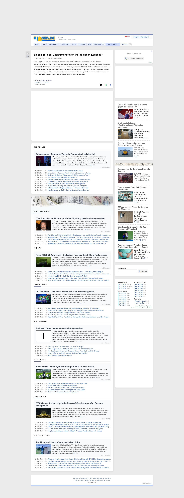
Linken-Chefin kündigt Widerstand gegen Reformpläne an (132, 105)
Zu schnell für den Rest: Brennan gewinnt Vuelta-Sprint (66, 390)
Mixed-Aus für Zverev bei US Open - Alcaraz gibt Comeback (133, 228)
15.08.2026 (139, 286)
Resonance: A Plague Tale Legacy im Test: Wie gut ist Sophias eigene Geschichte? (76, 310)
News (37, 44)
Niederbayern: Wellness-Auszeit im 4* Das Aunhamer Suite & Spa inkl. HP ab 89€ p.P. (77, 243)
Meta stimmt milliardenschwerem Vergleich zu (63, 392)
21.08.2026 (122, 297)
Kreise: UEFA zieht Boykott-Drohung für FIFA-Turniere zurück (65, 366)
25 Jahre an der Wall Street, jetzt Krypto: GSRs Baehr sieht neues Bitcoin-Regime (75, 429)
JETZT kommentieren (135, 58)
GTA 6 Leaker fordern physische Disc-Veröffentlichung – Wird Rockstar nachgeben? (69, 404)
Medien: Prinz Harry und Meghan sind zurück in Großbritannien (69, 179)
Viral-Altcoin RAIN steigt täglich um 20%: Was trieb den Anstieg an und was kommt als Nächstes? (81, 424)
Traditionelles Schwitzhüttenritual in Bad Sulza (58, 442)
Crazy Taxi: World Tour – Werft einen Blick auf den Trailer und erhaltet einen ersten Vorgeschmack (81, 317)
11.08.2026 (139, 294)
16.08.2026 (139, 284)
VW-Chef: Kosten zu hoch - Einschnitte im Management (66, 183)
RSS (108, 480)
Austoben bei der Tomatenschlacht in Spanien (134, 170)
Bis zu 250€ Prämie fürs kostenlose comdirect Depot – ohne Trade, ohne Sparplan (75, 272)
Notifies (149, 308)
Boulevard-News (42, 211)
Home (76, 480)
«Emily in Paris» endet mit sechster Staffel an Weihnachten (67, 353)
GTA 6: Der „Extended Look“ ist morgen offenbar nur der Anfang (69, 315)
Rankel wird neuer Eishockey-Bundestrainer (63, 385)
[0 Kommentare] (39, 84)
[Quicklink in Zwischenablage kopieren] (28, 53)
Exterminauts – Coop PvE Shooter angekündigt (132, 188)
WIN (89, 44)
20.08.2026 (122, 299)
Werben (124, 44)
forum (150, 62)
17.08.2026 (122, 305)
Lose (74, 44)
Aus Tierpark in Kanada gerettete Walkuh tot (62, 177)
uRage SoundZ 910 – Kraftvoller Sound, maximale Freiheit (67, 276)
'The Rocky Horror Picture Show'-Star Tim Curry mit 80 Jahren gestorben (70, 218)
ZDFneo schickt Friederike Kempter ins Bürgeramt (133, 208)
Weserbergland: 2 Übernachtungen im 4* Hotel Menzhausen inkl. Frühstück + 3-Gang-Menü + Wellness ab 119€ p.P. (87, 237)
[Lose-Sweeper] (130, 45)
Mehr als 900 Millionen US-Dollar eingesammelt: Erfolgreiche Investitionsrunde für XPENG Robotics (81, 467)
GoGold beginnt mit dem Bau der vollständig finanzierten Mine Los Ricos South (74, 463)
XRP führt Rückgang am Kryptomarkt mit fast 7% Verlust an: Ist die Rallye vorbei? (75, 422)
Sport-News (40, 360)
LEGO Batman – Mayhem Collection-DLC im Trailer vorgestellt (65, 291)
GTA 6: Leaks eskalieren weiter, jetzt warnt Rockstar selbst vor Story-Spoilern (73, 308)
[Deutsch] (126, 36)
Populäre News (140, 301)
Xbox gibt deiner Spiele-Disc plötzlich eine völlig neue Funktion (69, 312)
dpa (60, 58)
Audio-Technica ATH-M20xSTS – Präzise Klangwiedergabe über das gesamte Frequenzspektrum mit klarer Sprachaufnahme (90, 274)
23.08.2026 (122, 293)
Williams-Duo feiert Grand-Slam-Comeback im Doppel (66, 387)
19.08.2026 (122, 301)
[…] (91, 165)
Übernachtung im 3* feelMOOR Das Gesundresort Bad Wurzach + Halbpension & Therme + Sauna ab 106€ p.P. (85, 241)
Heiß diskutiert (140, 303)
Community (65, 44)
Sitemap (76, 478)
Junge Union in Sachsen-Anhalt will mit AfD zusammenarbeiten (69, 173)
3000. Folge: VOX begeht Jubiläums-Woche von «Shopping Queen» (71, 349)
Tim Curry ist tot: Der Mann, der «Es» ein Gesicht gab (65, 346)
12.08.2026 (139, 292)
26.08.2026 (122, 284)
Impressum (107, 478)
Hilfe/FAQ (99, 480)
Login (136, 37)
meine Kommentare (135, 308)
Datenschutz (84, 478)
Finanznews (40, 396)
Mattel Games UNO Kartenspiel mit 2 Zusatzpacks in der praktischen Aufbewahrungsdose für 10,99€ (82, 235)
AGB (91, 478)
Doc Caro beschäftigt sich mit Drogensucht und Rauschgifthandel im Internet (73, 351)
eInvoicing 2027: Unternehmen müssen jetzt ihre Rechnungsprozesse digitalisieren (76, 465)
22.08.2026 (122, 295)
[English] (128, 36)
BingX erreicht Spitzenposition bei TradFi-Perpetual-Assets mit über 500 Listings (75, 431)
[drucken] (28, 56)
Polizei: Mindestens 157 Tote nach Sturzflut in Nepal (65, 171)
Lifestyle (82, 44)
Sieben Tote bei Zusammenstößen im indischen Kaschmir (68, 54)
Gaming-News (40, 285)
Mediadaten (98, 478)
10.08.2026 (139, 296)
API (105, 480)
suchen (144, 271)
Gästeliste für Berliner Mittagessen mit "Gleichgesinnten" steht (68, 175)
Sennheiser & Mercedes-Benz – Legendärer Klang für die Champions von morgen (75, 278)
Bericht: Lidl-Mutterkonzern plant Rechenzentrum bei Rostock (132, 144)
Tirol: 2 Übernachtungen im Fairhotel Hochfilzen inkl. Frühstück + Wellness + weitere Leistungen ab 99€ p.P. (84, 239)
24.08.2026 (122, 288)
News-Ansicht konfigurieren (143, 306)
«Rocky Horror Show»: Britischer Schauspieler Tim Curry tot (68, 181)
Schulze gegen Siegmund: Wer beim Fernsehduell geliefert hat (65, 154)
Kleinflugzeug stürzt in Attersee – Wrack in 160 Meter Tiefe (67, 383)
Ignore (144, 308)
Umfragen (99, 44)
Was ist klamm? (113, 44)
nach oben (146, 483)
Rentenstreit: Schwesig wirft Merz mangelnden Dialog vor (67, 186)
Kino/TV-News (40, 321)
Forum (44, 44)
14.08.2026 (139, 288)
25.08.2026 (122, 286)
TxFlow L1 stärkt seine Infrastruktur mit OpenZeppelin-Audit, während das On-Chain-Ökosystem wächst (82, 426)
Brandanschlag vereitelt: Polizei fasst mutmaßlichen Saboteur (68, 190)
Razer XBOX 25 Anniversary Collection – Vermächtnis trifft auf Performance (71, 254)
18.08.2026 (122, 303)
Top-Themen (40, 147)
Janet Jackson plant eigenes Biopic (60, 355)
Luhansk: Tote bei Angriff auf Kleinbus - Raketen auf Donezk (68, 188)
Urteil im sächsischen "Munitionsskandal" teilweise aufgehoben (130, 125)
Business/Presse (42, 435)
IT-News (38, 248)
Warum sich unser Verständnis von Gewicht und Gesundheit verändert (133, 246)
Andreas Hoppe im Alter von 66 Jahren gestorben (59, 328)
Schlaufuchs (53, 44)
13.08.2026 (139, 290)
